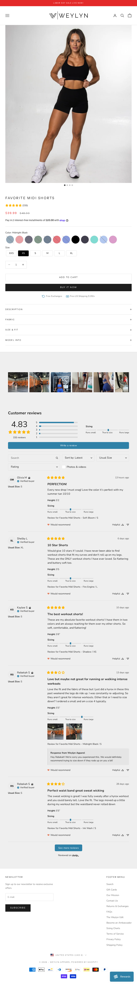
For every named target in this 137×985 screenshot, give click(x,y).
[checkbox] (78, 467)
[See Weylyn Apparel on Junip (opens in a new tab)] (75, 855)
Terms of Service (115, 933)
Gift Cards (111, 889)
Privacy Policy (113, 939)
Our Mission (112, 895)
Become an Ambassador (119, 922)
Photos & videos (76, 467)
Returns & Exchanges (117, 906)
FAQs (109, 911)
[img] (29, 477)
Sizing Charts (113, 928)
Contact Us (112, 900)
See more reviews (68, 848)
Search (109, 884)
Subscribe (18, 907)
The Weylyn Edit (114, 917)
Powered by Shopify (84, 962)
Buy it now (68, 287)
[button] (10, 240)
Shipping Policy (114, 945)
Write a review (68, 445)
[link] (16, 205)
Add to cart (68, 277)
